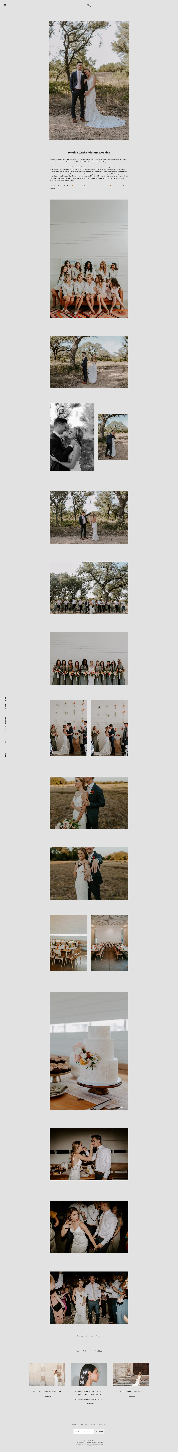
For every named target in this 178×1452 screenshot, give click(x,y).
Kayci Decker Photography (110, 186)
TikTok (74, 1424)
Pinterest (92, 1424)
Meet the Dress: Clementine (131, 1391)
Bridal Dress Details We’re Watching (47, 1391)
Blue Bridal (75, 186)
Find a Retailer (5, 703)
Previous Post (81, 1351)
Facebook (83, 1424)
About (5, 754)
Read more (48, 1396)
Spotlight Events (5, 724)
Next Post (98, 1351)
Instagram (102, 1424)
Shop (5, 741)
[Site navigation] (5, 5)
